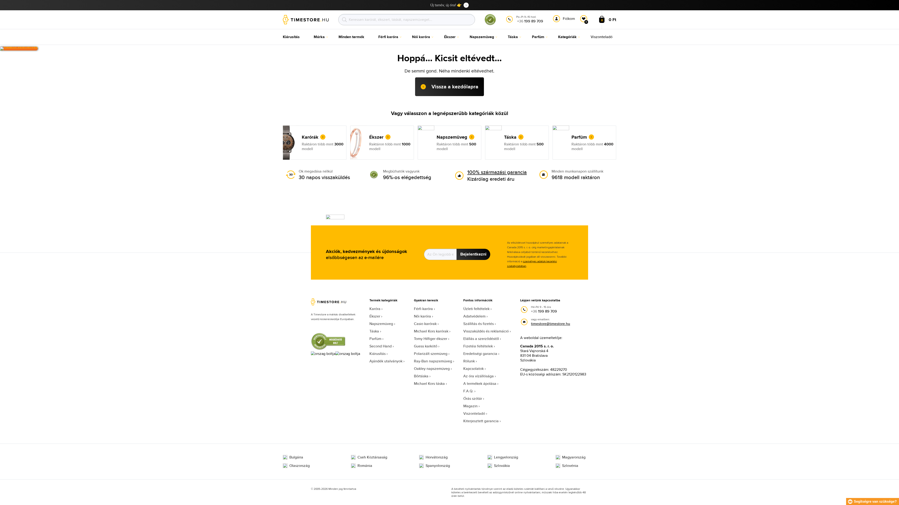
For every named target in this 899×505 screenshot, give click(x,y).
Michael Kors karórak (431, 331)
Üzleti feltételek (476, 308)
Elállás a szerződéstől (481, 338)
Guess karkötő (425, 346)
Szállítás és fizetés (478, 323)
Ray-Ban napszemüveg (433, 361)
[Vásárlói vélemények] (19, 48)
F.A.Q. (468, 391)
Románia (364, 465)
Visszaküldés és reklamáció (486, 331)
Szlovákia (502, 465)
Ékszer (374, 316)
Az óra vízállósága (478, 376)
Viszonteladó (474, 413)
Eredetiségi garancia (480, 353)
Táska (374, 331)
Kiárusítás (377, 353)
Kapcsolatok (473, 368)
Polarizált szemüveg (430, 353)
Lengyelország (506, 457)
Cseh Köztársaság (372, 457)
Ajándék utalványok (385, 361)
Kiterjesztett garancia (481, 421)
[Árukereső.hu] (490, 24)
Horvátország (437, 457)
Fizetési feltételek (478, 346)
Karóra (374, 308)
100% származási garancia (497, 172)
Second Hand (380, 346)
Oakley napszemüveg (432, 368)
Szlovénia (570, 465)
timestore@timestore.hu (550, 323)
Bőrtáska (421, 376)
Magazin (470, 406)
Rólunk (469, 361)
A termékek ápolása (479, 383)
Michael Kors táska (429, 383)
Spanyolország (438, 465)
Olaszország (299, 465)
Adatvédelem (474, 316)
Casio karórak (425, 323)
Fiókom (569, 18)
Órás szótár (472, 398)
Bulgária (296, 457)
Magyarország (574, 457)
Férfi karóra (423, 308)
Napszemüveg (381, 323)
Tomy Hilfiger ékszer (430, 338)
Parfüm (375, 338)
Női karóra (422, 316)
